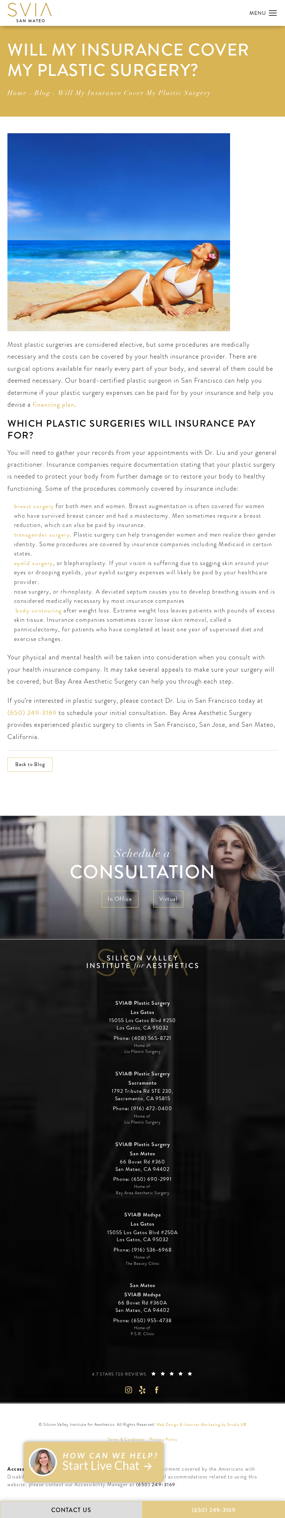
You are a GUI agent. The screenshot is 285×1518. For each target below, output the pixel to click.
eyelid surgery (33, 563)
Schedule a (143, 866)
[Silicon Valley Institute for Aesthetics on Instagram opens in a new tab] (128, 1389)
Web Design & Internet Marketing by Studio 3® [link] (201, 1424)
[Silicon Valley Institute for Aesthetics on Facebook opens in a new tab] (156, 1389)
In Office (120, 899)
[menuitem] (128, 1389)
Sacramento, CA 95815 (142, 1098)
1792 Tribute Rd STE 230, (142, 1091)
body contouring (39, 610)
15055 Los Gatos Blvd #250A (142, 1236)
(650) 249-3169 (32, 713)
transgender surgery (42, 534)
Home (17, 93)
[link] (142, 1038)
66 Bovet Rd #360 (142, 1165)
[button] (273, 13)
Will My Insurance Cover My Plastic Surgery (134, 93)
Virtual (168, 899)
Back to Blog (30, 764)
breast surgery (34, 506)
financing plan (54, 404)
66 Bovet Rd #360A (142, 1306)
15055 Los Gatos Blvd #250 (142, 1024)
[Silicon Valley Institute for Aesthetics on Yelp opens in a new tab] (142, 1389)
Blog (42, 93)
